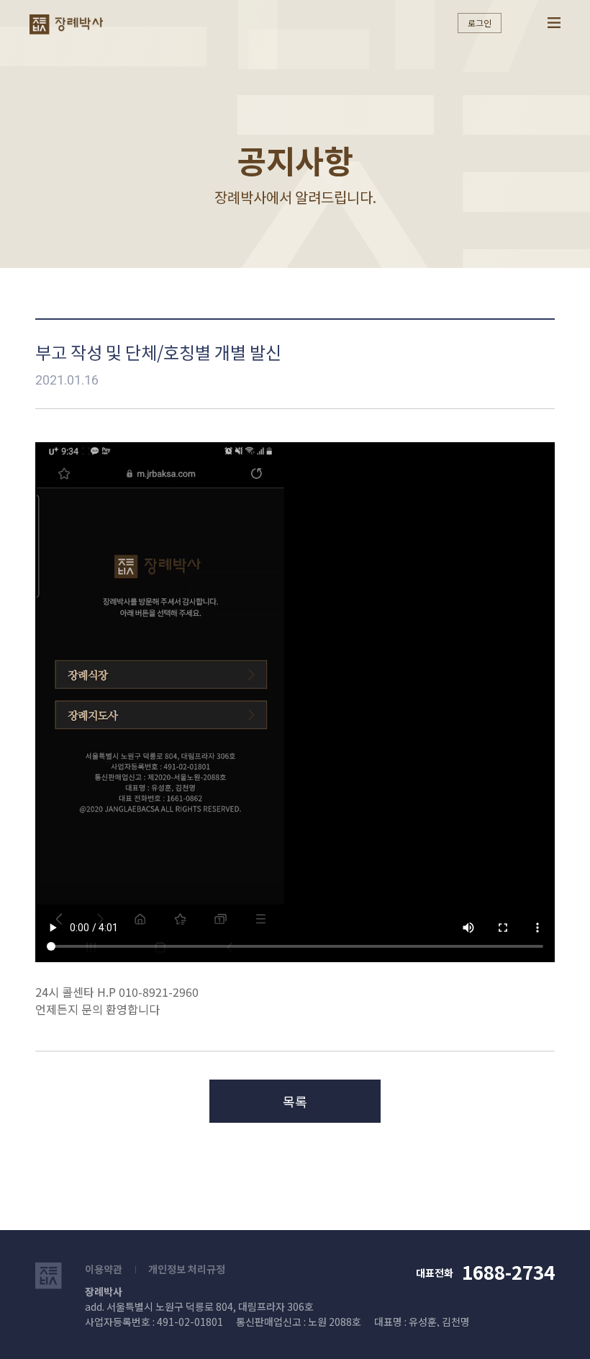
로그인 (479, 23)
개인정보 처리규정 (186, 1269)
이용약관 (103, 1269)
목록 (295, 1101)
